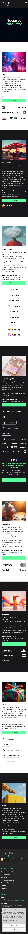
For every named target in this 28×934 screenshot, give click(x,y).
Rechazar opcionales (14, 929)
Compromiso (4, 888)
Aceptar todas (14, 925)
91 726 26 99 (4, 900)
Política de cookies (6, 874)
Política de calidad (6, 877)
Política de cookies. (7, 921)
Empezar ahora (14, 200)
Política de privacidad (7, 872)
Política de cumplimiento (7, 880)
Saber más (14, 100)
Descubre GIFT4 (14, 480)
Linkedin (3, 885)
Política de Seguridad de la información (11, 883)
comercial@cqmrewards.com (16, 900)
